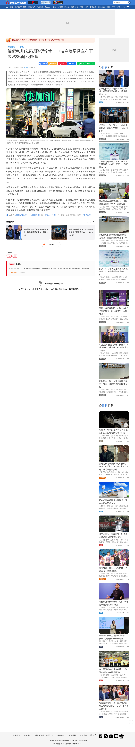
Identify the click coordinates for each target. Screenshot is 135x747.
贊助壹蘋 (52, 63)
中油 (9, 256)
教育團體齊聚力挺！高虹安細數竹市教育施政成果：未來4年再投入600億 (113, 706)
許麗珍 (26, 68)
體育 (25, 7)
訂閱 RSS (14, 272)
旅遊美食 (74, 7)
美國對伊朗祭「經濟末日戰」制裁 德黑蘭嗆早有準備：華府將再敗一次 (113, 91)
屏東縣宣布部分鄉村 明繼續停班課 (27, 40)
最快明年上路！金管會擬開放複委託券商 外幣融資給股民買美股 (113, 384)
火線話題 (40, 7)
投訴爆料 (72, 735)
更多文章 (22, 272)
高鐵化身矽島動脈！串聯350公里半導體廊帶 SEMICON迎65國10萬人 (114, 311)
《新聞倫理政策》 (21, 215)
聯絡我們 (27, 735)
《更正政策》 (87, 215)
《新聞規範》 (35, 215)
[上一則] (89, 221)
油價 (15, 256)
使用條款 (61, 735)
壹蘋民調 (31, 7)
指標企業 (93, 7)
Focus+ (48, 7)
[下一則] (93, 221)
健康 (108, 7)
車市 (81, 7)
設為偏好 (43, 63)
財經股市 (18, 7)
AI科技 (60, 7)
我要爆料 (62, 63)
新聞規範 (49, 735)
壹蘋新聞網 (11, 47)
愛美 (54, 7)
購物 (113, 7)
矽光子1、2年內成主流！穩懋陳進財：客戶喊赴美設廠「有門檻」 (113, 271)
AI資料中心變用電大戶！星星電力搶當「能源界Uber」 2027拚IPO (113, 128)
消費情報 (83, 735)
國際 (11, 7)
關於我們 (16, 735)
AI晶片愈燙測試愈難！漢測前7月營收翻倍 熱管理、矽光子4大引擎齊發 (113, 347)
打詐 (86, 7)
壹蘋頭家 (101, 7)
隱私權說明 (39, 735)
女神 (118, 7)
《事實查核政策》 (50, 215)
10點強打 (125, 7)
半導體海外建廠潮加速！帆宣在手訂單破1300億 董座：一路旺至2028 (113, 164)
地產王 (66, 7)
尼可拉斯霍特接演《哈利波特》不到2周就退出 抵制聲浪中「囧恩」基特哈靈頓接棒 (113, 466)
